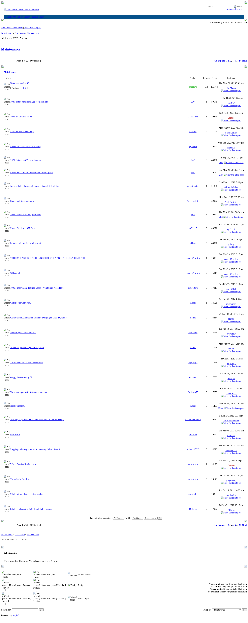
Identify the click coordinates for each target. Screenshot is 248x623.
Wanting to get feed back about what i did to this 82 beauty (37, 419)
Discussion (20, 33)
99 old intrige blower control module (26, 494)
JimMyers (231, 88)
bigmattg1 (192, 362)
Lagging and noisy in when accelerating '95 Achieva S (35, 449)
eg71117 (193, 228)
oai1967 (231, 103)
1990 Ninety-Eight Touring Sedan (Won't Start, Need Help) (37, 288)
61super (192, 377)
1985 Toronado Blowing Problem (25, 214)
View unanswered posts (12, 27)
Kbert (192, 303)
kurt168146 (193, 288)
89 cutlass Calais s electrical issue (25, 146)
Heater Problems (17, 406)
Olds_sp (193, 509)
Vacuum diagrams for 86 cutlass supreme (28, 392)
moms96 (193, 434)
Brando (231, 118)
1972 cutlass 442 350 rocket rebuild (26, 362)
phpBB (16, 615)
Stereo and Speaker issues (22, 201)
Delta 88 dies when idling (22, 131)
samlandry (193, 494)
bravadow (192, 332)
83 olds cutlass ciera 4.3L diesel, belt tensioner (31, 509)
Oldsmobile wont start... (21, 303)
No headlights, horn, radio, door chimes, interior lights (34, 186)
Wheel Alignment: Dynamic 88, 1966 (27, 347)
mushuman (231, 304)
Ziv (192, 102)
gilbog (193, 243)
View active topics (32, 27)
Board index (6, 33)
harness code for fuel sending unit (25, 243)
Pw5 (193, 160)
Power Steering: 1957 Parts (22, 228)
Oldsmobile (15, 273)
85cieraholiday (231, 187)
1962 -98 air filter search (21, 116)
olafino (193, 317)
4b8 (193, 214)
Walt (193, 172)
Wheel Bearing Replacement (23, 464)
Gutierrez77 (193, 392)
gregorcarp (193, 464)
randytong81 (193, 186)
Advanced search (234, 9)
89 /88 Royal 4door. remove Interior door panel (31, 172)
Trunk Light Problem (19, 479)
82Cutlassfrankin (193, 419)
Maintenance (33, 33)
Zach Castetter (192, 201)
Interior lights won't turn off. (23, 332)
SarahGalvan (231, 132)
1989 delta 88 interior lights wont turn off (29, 102)
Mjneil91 (193, 146)
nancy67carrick (193, 258)
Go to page (219, 61)
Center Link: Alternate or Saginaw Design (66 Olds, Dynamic (38, 317)
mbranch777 (193, 449)
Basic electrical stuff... (20, 83)
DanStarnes (193, 116)
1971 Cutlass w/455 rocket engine (25, 160)
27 (240, 61)
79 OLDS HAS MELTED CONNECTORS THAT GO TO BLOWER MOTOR (47, 258)
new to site (15, 434)
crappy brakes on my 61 (21, 377)
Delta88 (192, 131)
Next (244, 61)
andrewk (193, 87)
